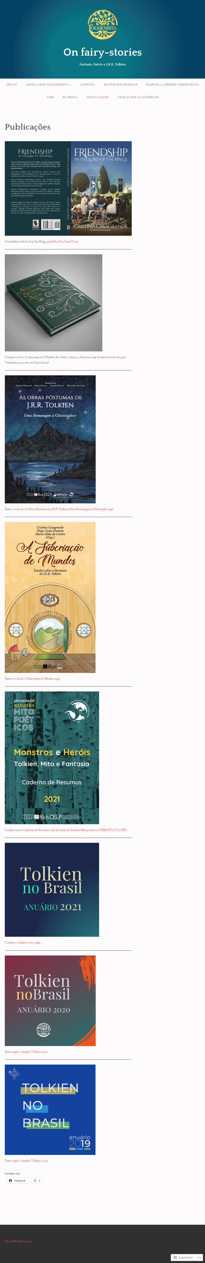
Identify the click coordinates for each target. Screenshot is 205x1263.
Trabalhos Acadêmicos (138, 97)
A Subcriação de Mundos (39, 679)
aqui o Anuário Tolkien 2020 (30, 1052)
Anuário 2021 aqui (28, 943)
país (123, 357)
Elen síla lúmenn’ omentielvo (172, 85)
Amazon (73, 357)
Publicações (98, 97)
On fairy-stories (102, 52)
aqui (68, 509)
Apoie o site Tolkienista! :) (48, 85)
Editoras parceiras (120, 85)
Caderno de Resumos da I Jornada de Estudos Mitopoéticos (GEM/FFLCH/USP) (75, 830)
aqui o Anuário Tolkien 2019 (30, 1161)
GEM (50, 97)
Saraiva (85, 357)
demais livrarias (106, 357)
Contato (87, 85)
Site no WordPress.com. (18, 1241)
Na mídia (70, 97)
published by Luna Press (62, 242)
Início (11, 85)
